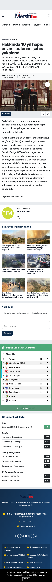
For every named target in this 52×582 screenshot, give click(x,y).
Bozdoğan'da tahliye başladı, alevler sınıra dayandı (11, 248)
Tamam (26, 579)
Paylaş (7, 114)
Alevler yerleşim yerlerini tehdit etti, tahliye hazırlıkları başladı (37, 248)
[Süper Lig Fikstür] (49, 417)
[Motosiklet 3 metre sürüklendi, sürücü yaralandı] (38, 261)
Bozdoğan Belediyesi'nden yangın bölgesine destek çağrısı (12, 295)
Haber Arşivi (35, 567)
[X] (22, 536)
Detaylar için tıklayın (26, 408)
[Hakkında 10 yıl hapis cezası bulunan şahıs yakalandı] (26, 95)
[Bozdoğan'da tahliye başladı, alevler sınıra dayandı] (13, 237)
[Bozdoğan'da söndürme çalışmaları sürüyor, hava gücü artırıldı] (38, 285)
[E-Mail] (18, 217)
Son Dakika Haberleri (14, 567)
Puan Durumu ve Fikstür (15, 562)
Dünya (16, 24)
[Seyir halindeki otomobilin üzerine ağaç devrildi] (13, 261)
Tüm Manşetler (36, 562)
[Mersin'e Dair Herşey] (26, 16)
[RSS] (35, 536)
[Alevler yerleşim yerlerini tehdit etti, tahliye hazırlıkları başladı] (38, 237)
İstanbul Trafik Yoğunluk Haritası (37, 556)
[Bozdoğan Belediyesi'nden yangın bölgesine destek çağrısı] (13, 285)
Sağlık (47, 24)
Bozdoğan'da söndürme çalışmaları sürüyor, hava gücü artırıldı (37, 295)
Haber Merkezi (23, 211)
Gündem (6, 24)
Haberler (5, 40)
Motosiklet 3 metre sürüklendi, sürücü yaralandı (35, 271)
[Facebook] (17, 536)
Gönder (7, 333)
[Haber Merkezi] (8, 213)
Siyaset (37, 24)
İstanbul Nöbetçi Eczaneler (12, 549)
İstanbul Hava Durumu (38, 547)
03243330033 (27, 521)
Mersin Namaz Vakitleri (16, 555)
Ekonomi (26, 24)
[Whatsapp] (30, 536)
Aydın (14, 40)
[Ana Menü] (3, 16)
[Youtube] (26, 536)
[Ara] (49, 16)
